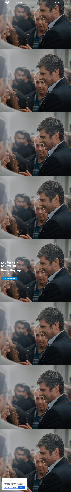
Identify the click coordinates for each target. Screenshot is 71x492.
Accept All (21, 487)
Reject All (14, 487)
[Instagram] (61, 2)
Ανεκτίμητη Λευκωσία (42, 2)
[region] (14, 484)
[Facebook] (55, 2)
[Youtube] (58, 2)
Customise (7, 487)
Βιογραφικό (27, 2)
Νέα (36, 2)
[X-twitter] (68, 2)
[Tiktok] (65, 2)
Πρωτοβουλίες (33, 2)
